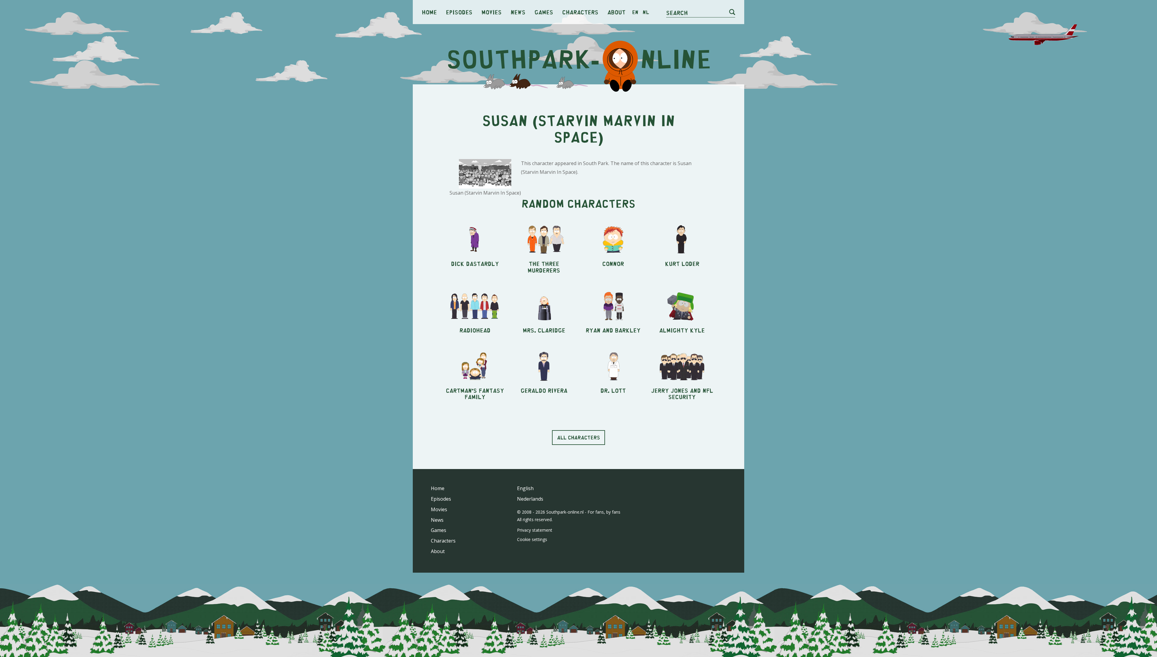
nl (646, 12)
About (616, 12)
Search (677, 12)
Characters (580, 12)
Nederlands (530, 499)
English (525, 488)
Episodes (459, 12)
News (518, 12)
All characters (578, 437)
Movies (491, 12)
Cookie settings (532, 539)
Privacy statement (534, 530)
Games (544, 12)
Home (429, 12)
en (635, 12)
